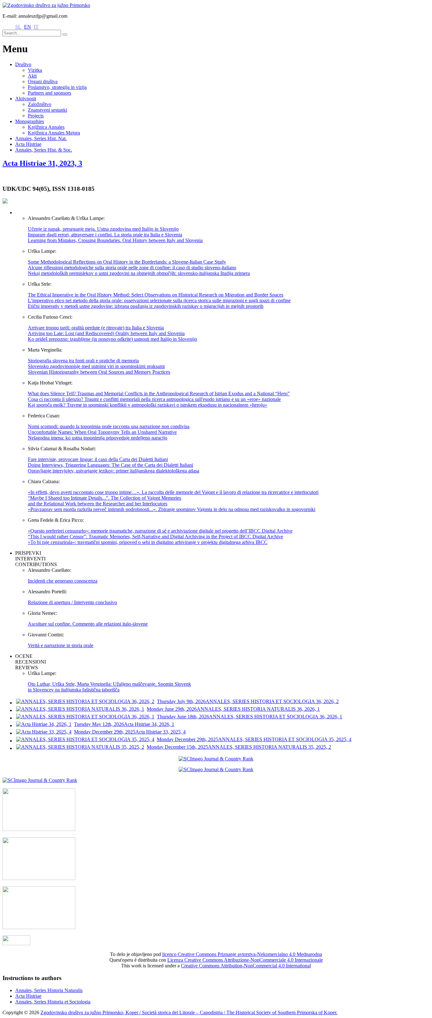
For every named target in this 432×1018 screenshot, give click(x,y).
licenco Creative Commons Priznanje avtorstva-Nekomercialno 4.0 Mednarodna (242, 954)
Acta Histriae (28, 144)
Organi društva (43, 81)
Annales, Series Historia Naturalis (49, 990)
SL (18, 26)
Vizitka (35, 70)
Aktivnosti (25, 98)
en (27, 26)
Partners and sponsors (49, 93)
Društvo (23, 64)
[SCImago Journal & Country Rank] (216, 758)
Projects (36, 115)
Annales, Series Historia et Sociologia (52, 1001)
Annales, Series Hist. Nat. (41, 138)
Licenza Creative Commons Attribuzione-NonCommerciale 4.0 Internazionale (245, 960)
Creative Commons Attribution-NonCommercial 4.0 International (246, 965)
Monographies (29, 121)
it (36, 26)
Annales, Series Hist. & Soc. (43, 150)
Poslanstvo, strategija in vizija (57, 87)
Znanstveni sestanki (47, 110)
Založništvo (39, 104)
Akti (32, 75)
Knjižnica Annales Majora (54, 132)
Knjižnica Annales (46, 127)
